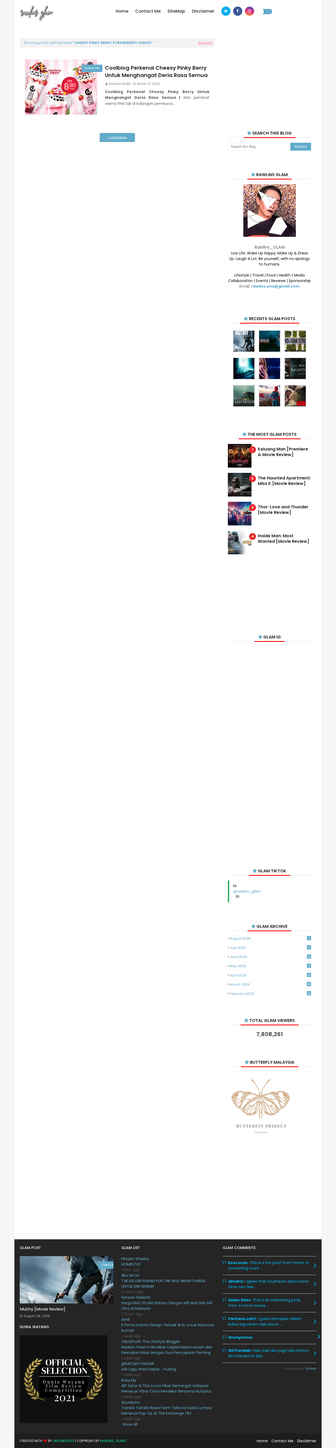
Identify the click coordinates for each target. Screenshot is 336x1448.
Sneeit (311, 1368)
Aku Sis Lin (130, 1275)
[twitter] (225, 11)
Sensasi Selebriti (135, 1297)
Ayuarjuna (130, 1402)
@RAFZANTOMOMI (137, 1363)
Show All (130, 1424)
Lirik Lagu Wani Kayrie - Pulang (148, 1369)
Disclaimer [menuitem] (203, 11)
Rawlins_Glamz (113, 1441)
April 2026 (270, 975)
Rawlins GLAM (119, 83)
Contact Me (282, 1441)
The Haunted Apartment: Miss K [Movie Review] (284, 481)
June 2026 (270, 956)
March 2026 (270, 984)
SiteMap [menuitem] (176, 11)
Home (262, 1441)
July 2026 (270, 947)
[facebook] (237, 11)
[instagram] (249, 11)
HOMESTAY (131, 1264)
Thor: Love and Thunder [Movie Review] (283, 509)
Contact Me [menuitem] (148, 11)
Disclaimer (306, 1441)
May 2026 (270, 966)
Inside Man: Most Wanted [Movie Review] (283, 538)
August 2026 (270, 938)
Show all (205, 42)
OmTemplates (63, 1441)
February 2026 (270, 993)
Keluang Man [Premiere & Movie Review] (283, 452)
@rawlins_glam (247, 891)
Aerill (125, 1319)
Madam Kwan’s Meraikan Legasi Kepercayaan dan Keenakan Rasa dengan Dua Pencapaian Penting (166, 1349)
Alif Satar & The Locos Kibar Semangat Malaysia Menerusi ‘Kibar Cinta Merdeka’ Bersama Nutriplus (166, 1388)
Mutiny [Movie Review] (42, 1309)
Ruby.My (128, 1380)
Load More (117, 137)
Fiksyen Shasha (135, 1258)
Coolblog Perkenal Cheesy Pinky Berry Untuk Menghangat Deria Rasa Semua (156, 71)
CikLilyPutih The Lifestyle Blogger (150, 1341)
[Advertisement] (269, 76)
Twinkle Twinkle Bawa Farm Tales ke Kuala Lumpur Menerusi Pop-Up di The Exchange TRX (166, 1410)
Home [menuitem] (122, 11)
